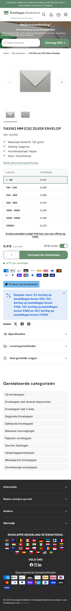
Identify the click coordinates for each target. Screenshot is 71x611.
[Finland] (54, 540)
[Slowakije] (17, 552)
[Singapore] (54, 548)
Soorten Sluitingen (16, 445)
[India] (34, 544)
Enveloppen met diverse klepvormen (28, 401)
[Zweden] (51, 552)
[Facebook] (31, 565)
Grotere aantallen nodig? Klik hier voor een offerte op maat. (35, 235)
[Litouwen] (61, 544)
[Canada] (27, 540)
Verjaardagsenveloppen (19, 452)
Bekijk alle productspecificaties (20, 162)
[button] (58, 14)
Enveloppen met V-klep (19, 409)
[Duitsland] (41, 540)
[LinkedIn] (39, 565)
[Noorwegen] (20, 548)
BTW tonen (51, 245)
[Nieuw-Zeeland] (14, 548)
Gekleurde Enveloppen (19, 423)
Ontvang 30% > (55, 42)
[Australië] (14, 540)
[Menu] (65, 14)
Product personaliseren (23, 284)
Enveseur (24, 603)
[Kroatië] (48, 544)
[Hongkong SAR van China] (20, 544)
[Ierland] (27, 544)
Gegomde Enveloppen (19, 416)
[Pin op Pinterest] (28, 324)
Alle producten (18, 53)
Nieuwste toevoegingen (20, 431)
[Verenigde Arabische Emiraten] (37, 552)
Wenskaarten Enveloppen (21, 460)
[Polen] (34, 548)
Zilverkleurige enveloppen (21, 467)
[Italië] (41, 544)
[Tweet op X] (15, 324)
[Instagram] (35, 565)
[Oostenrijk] (27, 548)
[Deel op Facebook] (22, 324)
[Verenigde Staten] (44, 552)
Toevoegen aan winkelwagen (43, 254)
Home (6, 53)
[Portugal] (41, 548)
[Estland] (48, 540)
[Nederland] (7, 548)
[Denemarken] (34, 540)
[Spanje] (24, 552)
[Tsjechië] (31, 552)
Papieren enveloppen (18, 438)
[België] (20, 540)
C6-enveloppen (14, 394)
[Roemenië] (48, 548)
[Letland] (54, 544)
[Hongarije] (14, 544)
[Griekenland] (7, 544)
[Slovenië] (61, 548)
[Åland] (7, 540)
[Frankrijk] (61, 540)
